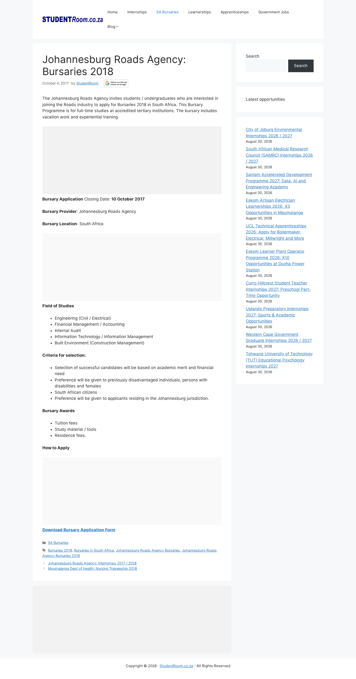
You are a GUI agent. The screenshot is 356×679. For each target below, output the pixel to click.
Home (113, 12)
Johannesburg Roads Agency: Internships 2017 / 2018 (92, 563)
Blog (111, 26)
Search (252, 56)
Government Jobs (273, 12)
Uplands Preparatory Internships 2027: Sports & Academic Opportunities (277, 315)
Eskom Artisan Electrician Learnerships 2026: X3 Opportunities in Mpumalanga (274, 206)
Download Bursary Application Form (78, 529)
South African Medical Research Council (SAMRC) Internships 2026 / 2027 (279, 155)
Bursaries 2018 (60, 550)
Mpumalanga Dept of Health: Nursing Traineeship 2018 (92, 568)
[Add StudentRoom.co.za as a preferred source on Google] (116, 83)
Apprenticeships (235, 12)
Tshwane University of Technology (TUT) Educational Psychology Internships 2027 (279, 360)
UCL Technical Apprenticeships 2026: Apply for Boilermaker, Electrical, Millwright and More (276, 232)
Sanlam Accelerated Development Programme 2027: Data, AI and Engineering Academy (279, 180)
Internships (137, 12)
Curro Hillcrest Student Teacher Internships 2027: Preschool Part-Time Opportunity (278, 289)
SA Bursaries (167, 12)
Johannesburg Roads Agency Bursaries (148, 550)
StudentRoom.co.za (176, 666)
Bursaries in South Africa (94, 550)
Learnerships (199, 12)
